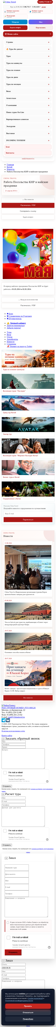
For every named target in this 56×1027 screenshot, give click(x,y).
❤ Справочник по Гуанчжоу (19, 316)
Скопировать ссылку (28, 211)
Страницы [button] (11, 344)
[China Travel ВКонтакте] (8, 721)
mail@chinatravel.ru (28, 159)
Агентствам (11, 98)
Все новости (28, 698)
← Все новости (28, 199)
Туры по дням (12, 77)
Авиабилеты (12, 339)
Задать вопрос (15, 27)
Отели (9, 337)
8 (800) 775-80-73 (45, 2)
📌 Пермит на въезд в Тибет (19, 346)
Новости (10, 169)
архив (44, 7)
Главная (10, 164)
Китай (9, 167)
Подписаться (28, 520)
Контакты (10, 153)
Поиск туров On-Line (15, 112)
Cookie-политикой (35, 998)
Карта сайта (7, 735)
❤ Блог (10, 314)
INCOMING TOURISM (15, 140)
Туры (8, 56)
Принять (28, 1006)
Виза (9, 334)
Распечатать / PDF (28, 205)
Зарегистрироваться (15, 325)
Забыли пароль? (14, 328)
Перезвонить (41, 28)
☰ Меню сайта (11, 34)
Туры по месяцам (13, 84)
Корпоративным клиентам (17, 119)
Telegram (15, 22)
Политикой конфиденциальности (19, 1000)
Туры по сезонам (13, 70)
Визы (8, 91)
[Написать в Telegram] (3, 721)
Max (40, 22)
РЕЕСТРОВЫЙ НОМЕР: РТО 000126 (19, 708)
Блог (8, 147)
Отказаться (28, 1012)
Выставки (10, 133)
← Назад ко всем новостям (28, 300)
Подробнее (28, 1019)
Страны (9, 42)
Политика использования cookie (13, 731)
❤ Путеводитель (14, 319)
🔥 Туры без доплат (14, 49)
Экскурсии (10, 126)
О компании (11, 105)
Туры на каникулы (14, 63)
